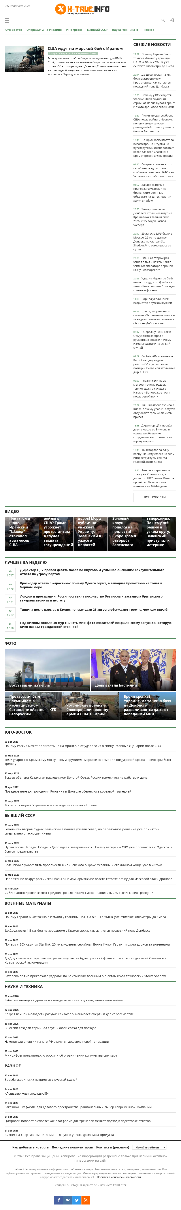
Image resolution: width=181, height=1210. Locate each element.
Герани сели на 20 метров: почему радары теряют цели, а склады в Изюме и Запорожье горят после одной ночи (151, 388)
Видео (12, 511)
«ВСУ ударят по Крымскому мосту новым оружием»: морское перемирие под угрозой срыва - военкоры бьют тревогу (88, 762)
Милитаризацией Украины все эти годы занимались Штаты (51, 805)
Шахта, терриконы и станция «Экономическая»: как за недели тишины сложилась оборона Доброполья (154, 317)
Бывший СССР (97, 30)
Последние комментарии (72, 1147)
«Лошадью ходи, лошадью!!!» (27, 1093)
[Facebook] (58, 1200)
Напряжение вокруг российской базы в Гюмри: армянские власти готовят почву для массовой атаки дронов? (88, 879)
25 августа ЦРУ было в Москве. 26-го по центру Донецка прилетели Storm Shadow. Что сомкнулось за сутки (152, 241)
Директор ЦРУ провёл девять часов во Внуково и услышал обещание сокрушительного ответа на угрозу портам (152, 433)
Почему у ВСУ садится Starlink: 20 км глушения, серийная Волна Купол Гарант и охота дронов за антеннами (154, 101)
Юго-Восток (13, 30)
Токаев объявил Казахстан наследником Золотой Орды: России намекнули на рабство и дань (76, 777)
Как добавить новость (30, 1147)
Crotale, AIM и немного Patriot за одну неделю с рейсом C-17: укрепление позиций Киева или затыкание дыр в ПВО (154, 364)
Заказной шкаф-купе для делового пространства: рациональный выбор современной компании (78, 1107)
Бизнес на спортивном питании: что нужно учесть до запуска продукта (59, 1135)
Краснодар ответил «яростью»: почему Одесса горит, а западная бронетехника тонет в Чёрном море (91, 585)
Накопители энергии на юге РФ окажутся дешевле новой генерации (57, 1041)
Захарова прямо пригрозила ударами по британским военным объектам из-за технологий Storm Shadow (152, 192)
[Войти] (172, 20)
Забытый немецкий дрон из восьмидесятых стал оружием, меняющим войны (64, 1000)
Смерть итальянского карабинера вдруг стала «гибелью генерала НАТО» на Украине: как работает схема (153, 170)
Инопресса (74, 30)
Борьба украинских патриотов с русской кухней (152, 301)
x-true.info (21, 1169)
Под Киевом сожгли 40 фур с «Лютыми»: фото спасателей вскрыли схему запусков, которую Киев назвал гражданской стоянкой (96, 625)
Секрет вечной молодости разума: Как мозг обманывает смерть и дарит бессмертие (69, 1014)
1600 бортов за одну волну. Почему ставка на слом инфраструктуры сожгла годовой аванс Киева (154, 456)
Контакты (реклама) (112, 1147)
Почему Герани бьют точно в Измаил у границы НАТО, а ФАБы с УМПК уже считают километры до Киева (153, 60)
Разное (149, 30)
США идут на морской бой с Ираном (85, 48)
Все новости (155, 497)
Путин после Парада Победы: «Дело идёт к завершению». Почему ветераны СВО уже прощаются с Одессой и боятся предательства (88, 849)
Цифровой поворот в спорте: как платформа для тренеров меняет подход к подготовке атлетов (78, 1121)
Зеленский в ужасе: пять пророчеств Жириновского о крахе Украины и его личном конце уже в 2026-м (83, 865)
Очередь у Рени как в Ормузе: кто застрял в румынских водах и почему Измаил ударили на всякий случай (152, 340)
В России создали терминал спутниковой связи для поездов (50, 1028)
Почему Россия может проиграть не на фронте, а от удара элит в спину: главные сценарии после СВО (83, 746)
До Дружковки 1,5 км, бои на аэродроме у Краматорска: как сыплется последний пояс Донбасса (152, 80)
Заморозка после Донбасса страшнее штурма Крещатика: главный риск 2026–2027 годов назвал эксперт (152, 217)
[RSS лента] (85, 1200)
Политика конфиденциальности (119, 1177)
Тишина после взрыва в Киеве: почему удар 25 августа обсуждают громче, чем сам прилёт (154, 411)
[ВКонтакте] (67, 1200)
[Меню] (7, 20)
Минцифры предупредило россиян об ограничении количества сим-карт (61, 1055)
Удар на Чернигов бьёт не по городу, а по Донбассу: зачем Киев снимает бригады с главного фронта (154, 284)
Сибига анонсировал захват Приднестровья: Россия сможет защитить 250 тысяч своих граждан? (79, 893)
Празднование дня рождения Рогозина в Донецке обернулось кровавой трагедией (68, 791)
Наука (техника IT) (125, 30)
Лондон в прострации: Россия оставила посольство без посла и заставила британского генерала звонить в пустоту (91, 598)
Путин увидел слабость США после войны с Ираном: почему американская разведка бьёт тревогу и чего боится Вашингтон (153, 123)
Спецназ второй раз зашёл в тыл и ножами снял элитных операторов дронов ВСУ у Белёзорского (153, 264)
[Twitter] (76, 1200)
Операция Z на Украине (44, 30)
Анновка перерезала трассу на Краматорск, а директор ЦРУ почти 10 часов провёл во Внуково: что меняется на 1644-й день (153, 478)
